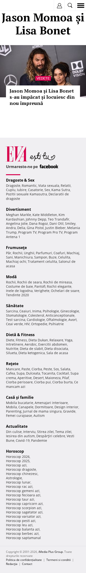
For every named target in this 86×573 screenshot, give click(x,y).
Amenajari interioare (51, 402)
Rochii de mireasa (57, 282)
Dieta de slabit (31, 348)
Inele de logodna (19, 290)
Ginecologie (69, 311)
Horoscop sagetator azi (24, 512)
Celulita (64, 257)
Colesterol (36, 315)
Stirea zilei (45, 431)
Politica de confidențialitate (24, 560)
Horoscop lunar (18, 482)
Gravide (69, 411)
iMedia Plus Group (50, 552)
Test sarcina (15, 319)
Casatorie (35, 190)
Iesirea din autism (20, 436)
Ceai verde (14, 324)
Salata (65, 369)
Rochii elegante (59, 286)
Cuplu (11, 190)
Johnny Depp (36, 219)
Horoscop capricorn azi (24, 503)
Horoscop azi (16, 465)
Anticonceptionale (60, 315)
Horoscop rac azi (19, 486)
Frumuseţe (16, 247)
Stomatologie (16, 315)
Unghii (29, 253)
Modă (11, 276)
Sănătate (14, 305)
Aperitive (24, 378)
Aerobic (31, 344)
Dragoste (13, 185)
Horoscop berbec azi (22, 533)
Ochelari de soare (65, 290)
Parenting (14, 411)
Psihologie (51, 311)
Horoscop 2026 (18, 456)
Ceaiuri (25, 311)
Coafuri (59, 253)
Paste (26, 369)
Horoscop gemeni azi (22, 490)
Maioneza (53, 378)
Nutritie (12, 348)
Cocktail (63, 373)
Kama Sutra (60, 190)
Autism (39, 415)
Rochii (17, 253)
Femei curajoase (19, 415)
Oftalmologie (56, 319)
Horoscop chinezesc (22, 473)
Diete (10, 340)
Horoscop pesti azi (20, 520)
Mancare (13, 369)
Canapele (25, 407)
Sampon (40, 257)
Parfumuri (44, 253)
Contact (27, 564)
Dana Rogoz (38, 223)
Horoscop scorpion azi (23, 508)
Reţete (12, 363)
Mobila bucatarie (19, 402)
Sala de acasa (57, 353)
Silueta (11, 353)
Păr (8, 253)
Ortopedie (39, 324)
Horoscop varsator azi (23, 516)
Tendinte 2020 (17, 295)
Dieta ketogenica (31, 353)
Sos (56, 369)
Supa (20, 373)
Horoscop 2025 (18, 461)
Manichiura (23, 257)
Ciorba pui (42, 382)
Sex (47, 190)
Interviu (29, 431)
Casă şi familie (19, 397)
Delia (21, 227)
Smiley (70, 223)
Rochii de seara (29, 282)
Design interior (66, 407)
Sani (9, 257)
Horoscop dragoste (21, 469)
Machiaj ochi (16, 261)
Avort (72, 319)
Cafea (10, 373)
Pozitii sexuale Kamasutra (26, 194)
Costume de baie (19, 286)
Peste (47, 369)
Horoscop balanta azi (23, 529)
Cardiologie (36, 319)
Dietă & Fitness (20, 334)
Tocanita (48, 373)
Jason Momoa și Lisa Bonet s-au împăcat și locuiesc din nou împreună (42, 97)
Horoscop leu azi (19, 525)
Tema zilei (63, 431)
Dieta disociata (56, 348)
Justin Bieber (55, 227)
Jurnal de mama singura (42, 411)
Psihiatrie (56, 324)
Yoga (68, 340)
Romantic (29, 185)
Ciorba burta (62, 382)
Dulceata (33, 373)
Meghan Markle (18, 214)
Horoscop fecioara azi (23, 495)
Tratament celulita (42, 261)
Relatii (66, 185)
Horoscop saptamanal (23, 537)
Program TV (27, 232)
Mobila (11, 407)
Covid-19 (23, 440)
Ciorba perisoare (19, 382)
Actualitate (16, 426)
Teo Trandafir (58, 219)
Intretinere (14, 344)
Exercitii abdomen (52, 344)
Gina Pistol (35, 227)
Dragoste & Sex (20, 180)
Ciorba (37, 369)
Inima (36, 311)
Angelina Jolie (17, 223)
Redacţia (11, 564)
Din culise (14, 431)
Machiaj (73, 253)
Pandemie (39, 440)
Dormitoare (44, 407)
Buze (53, 257)
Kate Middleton (44, 214)
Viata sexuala (48, 185)
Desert (38, 378)
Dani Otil (56, 223)
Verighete (41, 290)
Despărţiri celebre (50, 436)
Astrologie (14, 478)
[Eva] (15, 5)
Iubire (22, 190)
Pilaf (65, 378)
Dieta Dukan (38, 340)
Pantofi (39, 286)
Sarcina (12, 311)
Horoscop (15, 451)
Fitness (21, 340)
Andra (11, 227)
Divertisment (18, 209)
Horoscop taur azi (20, 499)
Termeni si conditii (58, 560)
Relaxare (56, 340)
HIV (27, 324)
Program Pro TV (50, 232)
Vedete (43, 78)
